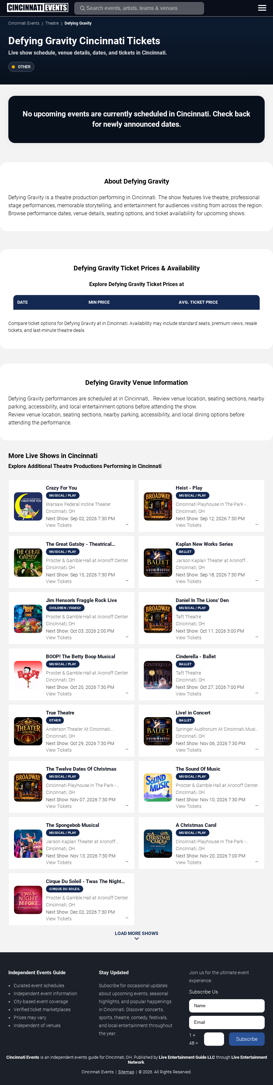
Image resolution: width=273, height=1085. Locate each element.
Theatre (52, 23)
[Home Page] (37, 8)
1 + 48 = (193, 1039)
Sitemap (126, 1071)
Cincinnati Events (23, 23)
